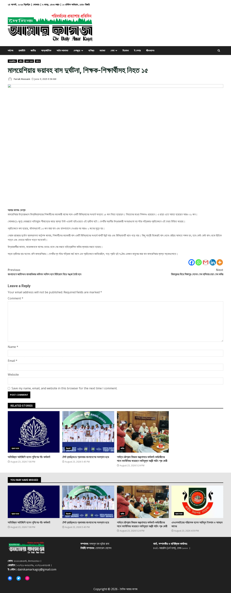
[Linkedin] (213, 262)
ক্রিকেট (68, 448)
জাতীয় (122, 448)
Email (12, 361)
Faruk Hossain (21, 79)
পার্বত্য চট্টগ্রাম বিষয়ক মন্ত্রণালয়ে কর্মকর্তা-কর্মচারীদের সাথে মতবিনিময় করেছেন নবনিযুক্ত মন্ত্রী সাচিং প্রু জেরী (143, 432)
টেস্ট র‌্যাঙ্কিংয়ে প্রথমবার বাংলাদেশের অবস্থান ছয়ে (88, 432)
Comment (15, 298)
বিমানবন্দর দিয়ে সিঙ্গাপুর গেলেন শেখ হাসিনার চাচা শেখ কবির (197, 272)
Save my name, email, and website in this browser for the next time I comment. (64, 388)
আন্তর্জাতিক (12, 61)
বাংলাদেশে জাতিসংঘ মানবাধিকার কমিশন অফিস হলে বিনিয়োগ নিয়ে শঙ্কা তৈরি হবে (44, 272)
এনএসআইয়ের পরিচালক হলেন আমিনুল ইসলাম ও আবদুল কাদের (197, 502)
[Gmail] (205, 262)
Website (13, 375)
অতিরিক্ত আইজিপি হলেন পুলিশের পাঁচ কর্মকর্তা (34, 432)
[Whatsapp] (198, 262)
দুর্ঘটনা (20, 61)
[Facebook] (191, 262)
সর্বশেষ (38, 61)
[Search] (219, 50)
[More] (220, 262)
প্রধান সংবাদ (29, 61)
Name (13, 347)
